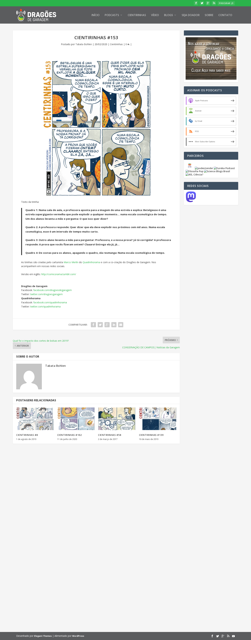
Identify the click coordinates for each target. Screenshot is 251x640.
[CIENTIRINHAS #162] (76, 418)
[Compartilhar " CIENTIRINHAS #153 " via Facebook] (93, 324)
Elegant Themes (43, 636)
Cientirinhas (137, 15)
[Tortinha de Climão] (190, 168)
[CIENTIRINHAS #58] (117, 418)
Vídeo (155, 15)
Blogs (168, 15)
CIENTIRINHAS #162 (69, 435)
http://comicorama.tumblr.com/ (58, 274)
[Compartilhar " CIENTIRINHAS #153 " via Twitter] (100, 324)
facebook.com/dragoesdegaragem (52, 290)
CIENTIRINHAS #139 (151, 435)
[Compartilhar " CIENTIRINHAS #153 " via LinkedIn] (113, 324)
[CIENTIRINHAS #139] (158, 418)
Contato (225, 15)
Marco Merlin (71, 262)
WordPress (78, 636)
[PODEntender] (204, 168)
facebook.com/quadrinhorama (50, 302)
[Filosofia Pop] (194, 171)
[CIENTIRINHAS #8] (35, 418)
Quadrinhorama (91, 262)
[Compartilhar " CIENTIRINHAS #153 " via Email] (120, 324)
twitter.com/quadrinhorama (45, 306)
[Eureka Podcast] (224, 168)
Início (96, 15)
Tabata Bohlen (83, 44)
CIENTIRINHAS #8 (27, 435)
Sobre (209, 15)
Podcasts (112, 15)
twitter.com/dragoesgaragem (46, 294)
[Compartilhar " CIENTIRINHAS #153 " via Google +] (107, 324)
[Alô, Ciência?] (194, 174)
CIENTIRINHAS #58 (109, 435)
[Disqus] (96, 496)
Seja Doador (191, 15)
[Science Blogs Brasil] (217, 171)
